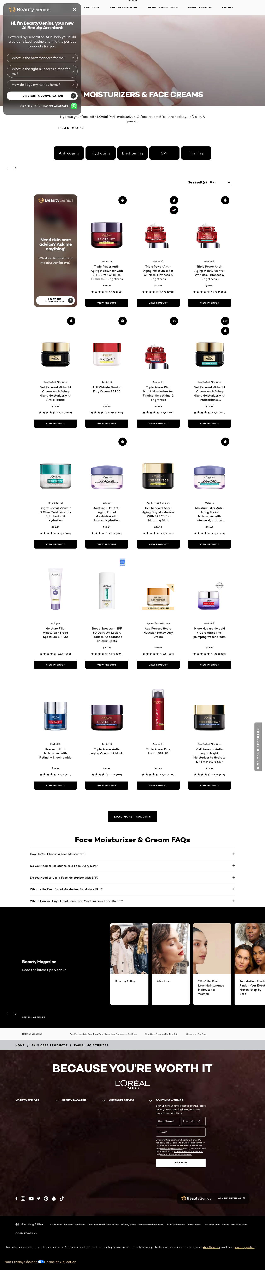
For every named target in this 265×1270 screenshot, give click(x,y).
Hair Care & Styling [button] (123, 7)
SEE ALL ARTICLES (33, 1017)
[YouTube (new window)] (31, 1198)
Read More (71, 128)
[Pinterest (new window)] (46, 1198)
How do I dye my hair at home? (36, 85)
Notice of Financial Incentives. (176, 1154)
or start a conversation (43, 95)
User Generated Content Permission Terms (226, 1224)
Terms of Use (194, 1224)
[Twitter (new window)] (38, 1198)
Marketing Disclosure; (171, 1148)
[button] (258, 747)
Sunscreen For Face (196, 1034)
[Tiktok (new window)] (61, 1198)
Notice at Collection (60, 1262)
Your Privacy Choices (21, 1262)
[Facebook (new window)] (16, 1198)
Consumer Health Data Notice (103, 1224)
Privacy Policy (128, 1224)
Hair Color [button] (91, 7)
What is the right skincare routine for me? (41, 71)
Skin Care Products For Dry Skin (161, 1034)
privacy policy (244, 1247)
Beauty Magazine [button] (200, 7)
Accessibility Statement (150, 1224)
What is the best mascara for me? (38, 58)
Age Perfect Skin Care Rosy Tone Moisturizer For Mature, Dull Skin (103, 1034)
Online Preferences (175, 1224)
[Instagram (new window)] (23, 1198)
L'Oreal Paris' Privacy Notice (188, 1151)
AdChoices (211, 1247)
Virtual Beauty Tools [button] (162, 7)
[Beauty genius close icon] (75, 9)
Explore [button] (227, 7)
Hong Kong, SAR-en (32, 1224)
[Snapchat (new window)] (54, 1198)
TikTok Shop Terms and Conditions (67, 1224)
